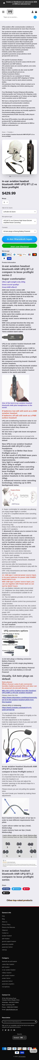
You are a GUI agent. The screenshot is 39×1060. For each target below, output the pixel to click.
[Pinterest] (8, 1030)
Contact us (5, 933)
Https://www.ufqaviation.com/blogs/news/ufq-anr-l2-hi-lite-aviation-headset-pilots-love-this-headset (19, 700)
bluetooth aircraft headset (9, 961)
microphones (6, 987)
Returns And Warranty (8, 927)
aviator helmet (6, 978)
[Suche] (35, 17)
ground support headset (9, 941)
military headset (6, 972)
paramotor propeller (8, 944)
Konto (32, 12)
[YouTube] (14, 1030)
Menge (4, 198)
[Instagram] (11, 1030)
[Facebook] (3, 1030)
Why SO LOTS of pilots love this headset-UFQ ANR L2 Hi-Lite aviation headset (19, 692)
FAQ (3, 916)
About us (4, 922)
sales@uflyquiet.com (12, 1009)
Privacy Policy (6, 924)
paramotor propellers (8, 984)
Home (3, 132)
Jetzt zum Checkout (19, 247)
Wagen (36, 12)
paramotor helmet (7, 947)
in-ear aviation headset (8, 970)
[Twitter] (5, 1030)
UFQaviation (22, 1056)
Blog (3, 919)
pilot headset (5, 938)
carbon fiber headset (8, 964)
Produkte (10, 132)
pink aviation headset (8, 975)
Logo (10, 12)
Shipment (5, 930)
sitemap (4, 950)
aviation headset (7, 935)
